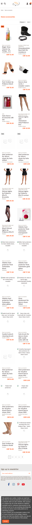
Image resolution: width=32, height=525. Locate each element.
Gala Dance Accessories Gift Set (7, 118)
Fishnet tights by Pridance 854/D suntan (23, 193)
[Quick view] (13, 34)
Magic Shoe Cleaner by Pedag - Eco (6, 49)
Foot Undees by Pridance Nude (7, 444)
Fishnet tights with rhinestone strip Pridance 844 (23, 121)
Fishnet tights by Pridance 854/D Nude (23, 446)
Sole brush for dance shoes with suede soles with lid (23, 337)
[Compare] (13, 31)
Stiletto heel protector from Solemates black (7, 265)
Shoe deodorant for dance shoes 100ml (23, 301)
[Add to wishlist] (13, 28)
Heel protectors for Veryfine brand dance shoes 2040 (8, 409)
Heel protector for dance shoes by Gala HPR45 (7, 157)
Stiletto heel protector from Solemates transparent (23, 230)
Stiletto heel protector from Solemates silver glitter (7, 301)
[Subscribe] (29, 473)
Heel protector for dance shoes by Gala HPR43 (7, 372)
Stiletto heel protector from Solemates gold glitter (24, 265)
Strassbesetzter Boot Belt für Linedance (24, 50)
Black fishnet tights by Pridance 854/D (8, 230)
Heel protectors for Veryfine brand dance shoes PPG (24, 372)
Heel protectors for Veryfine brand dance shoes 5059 (24, 409)
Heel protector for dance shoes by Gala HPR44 (23, 157)
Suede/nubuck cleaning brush (7, 335)
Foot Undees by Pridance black (7, 83)
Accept (6, 521)
